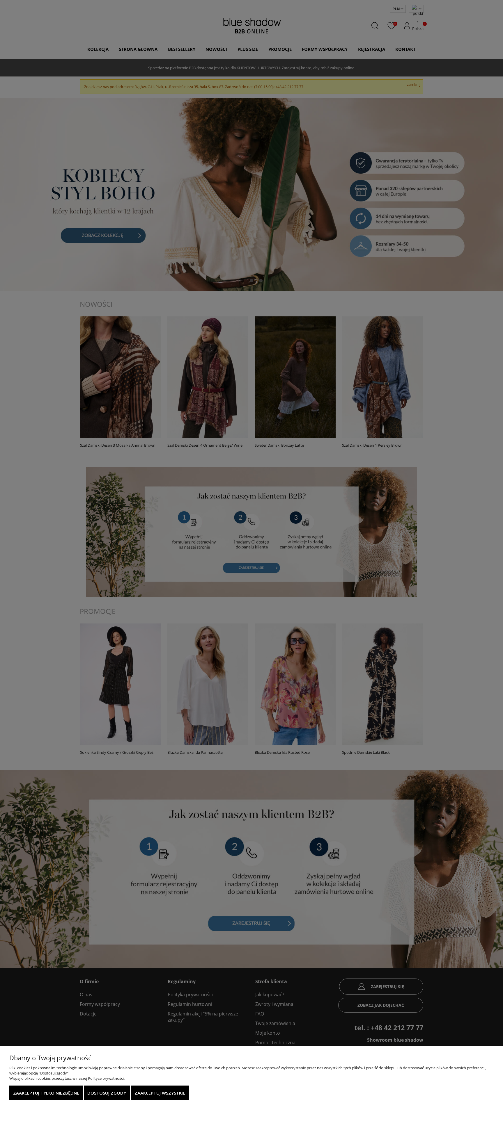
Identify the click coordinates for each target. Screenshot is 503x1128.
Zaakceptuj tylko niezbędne (46, 1093)
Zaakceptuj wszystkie (159, 1093)
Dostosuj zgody (106, 1093)
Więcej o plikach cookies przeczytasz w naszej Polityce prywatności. (67, 1078)
